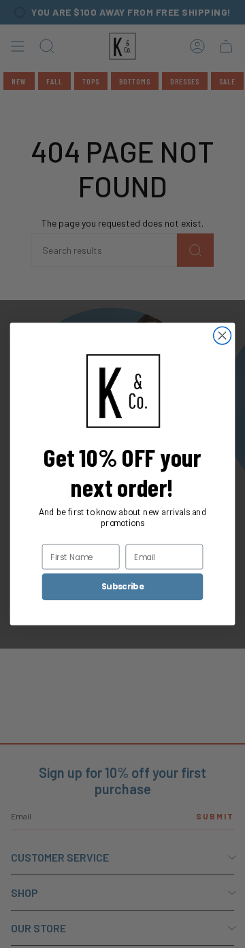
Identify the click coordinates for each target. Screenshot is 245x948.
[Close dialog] (222, 335)
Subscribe (122, 586)
